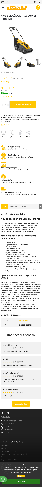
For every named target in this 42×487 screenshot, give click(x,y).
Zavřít (35, 141)
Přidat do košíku (23, 105)
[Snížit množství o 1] (3, 105)
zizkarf (7, 426)
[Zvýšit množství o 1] (8, 105)
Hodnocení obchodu (21, 335)
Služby (3, 448)
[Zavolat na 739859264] (7, 2)
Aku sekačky (23, 321)
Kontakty (4, 446)
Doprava (4, 457)
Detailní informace (7, 125)
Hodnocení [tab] (14, 207)
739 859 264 (9, 423)
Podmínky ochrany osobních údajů (14, 454)
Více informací (26, 472)
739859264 (8, 429)
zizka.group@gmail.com (13, 421)
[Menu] (2, 7)
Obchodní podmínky (8, 451)
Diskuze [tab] (23, 207)
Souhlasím (21, 481)
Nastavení (21, 476)
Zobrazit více (21, 404)
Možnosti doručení (7, 97)
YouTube (7, 432)
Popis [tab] (5, 207)
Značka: (5, 82)
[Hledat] (35, 2)
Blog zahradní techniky (10, 460)
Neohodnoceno (18, 78)
